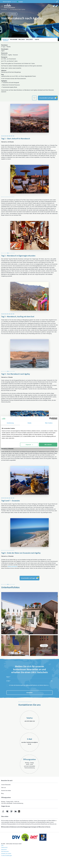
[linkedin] (19, 811)
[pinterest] (11, 811)
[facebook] (3, 811)
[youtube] (15, 811)
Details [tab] (29, 423)
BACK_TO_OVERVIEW (10, 14)
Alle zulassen (48, 444)
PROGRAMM (13, 39)
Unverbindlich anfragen (48, 98)
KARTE (37, 39)
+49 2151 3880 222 (29, 721)
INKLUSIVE (21, 39)
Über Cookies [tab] (48, 423)
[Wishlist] (53, 6)
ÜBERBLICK (5, 39)
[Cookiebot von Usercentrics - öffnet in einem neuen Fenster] (50, 418)
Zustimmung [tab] (10, 423)
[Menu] (2, 6)
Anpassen (28, 444)
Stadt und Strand (12, 566)
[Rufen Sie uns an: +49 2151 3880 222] (57, 1)
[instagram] (7, 811)
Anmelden (29, 692)
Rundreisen (4, 9)
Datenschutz (29, 685)
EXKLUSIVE (29, 39)
